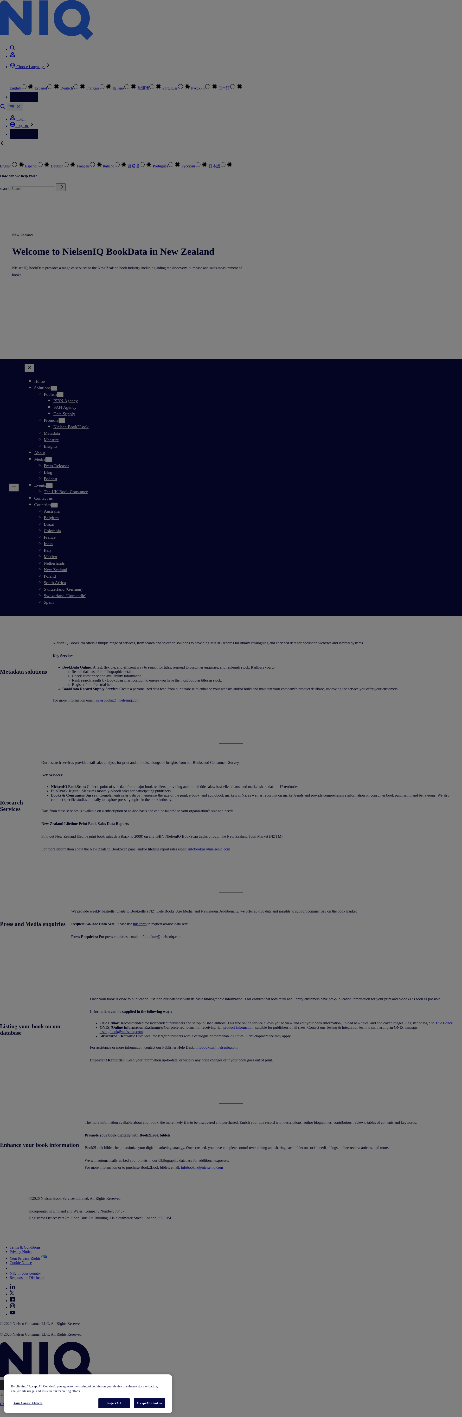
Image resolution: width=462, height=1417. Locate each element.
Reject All (114, 1403)
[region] (88, 1393)
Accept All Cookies (149, 1403)
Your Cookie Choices (27, 1403)
